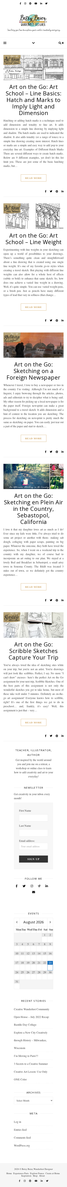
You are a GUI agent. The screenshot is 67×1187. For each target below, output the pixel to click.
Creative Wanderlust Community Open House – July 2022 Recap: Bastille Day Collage (31, 1016)
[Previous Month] (16, 922)
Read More (33, 178)
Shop (35, 1175)
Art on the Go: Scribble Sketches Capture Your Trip (34, 650)
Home (9, 1173)
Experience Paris (21, 1173)
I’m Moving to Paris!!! (26, 1056)
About (42, 1175)
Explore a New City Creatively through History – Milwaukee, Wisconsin (30, 1040)
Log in (17, 1121)
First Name (25, 810)
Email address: (27, 840)
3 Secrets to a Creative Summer (31, 1063)
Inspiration (26, 1175)
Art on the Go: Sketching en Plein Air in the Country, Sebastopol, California (33, 509)
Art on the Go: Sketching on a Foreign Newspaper (33, 370)
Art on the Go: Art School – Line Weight (33, 239)
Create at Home (53, 1173)
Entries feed (20, 1129)
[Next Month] (50, 922)
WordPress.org (22, 1145)
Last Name (25, 825)
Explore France (37, 1173)
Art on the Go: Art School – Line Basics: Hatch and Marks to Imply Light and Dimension (34, 100)
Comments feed (22, 1137)
